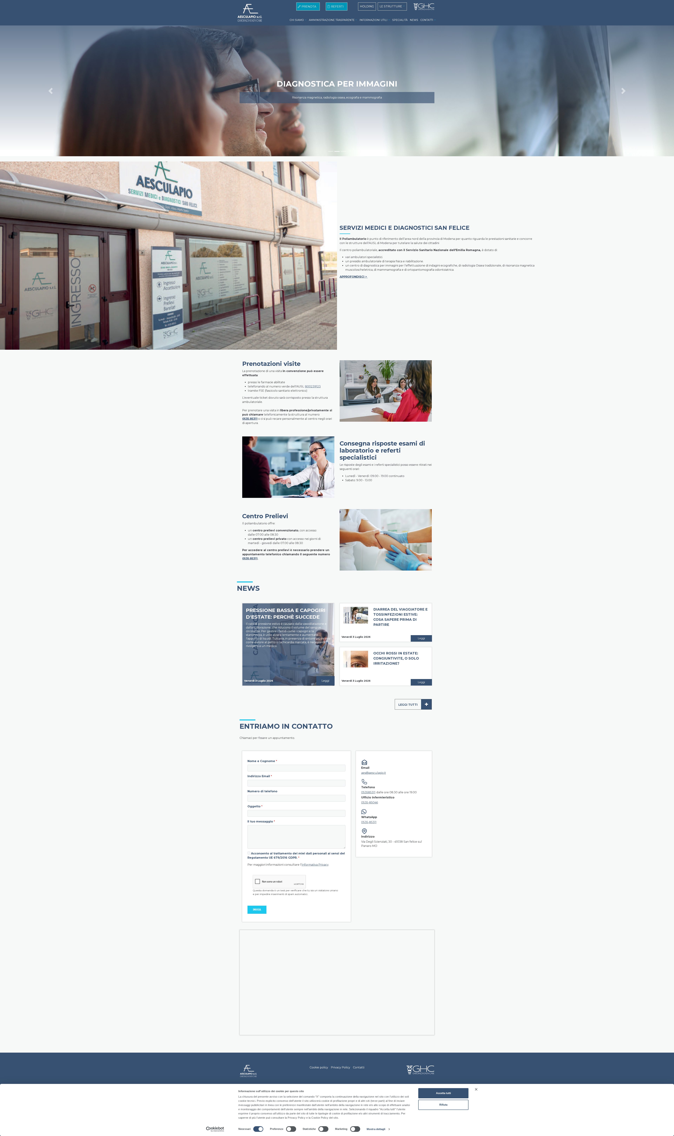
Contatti (358, 1067)
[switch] (291, 1129)
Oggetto (253, 806)
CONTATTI (426, 20)
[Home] (422, 6)
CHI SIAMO (297, 20)
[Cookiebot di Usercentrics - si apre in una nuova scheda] (215, 1129)
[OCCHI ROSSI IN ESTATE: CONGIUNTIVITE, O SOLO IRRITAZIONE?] (355, 666)
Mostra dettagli (376, 1129)
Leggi (325, 680)
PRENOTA (309, 6)
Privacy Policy (340, 1067)
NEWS (414, 20)
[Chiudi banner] (476, 1089)
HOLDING (367, 6)
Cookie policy (319, 1067)
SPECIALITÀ (400, 20)
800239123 (313, 386)
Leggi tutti (413, 704)
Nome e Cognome (261, 761)
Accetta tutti (443, 1093)
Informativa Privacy (315, 864)
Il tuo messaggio (260, 821)
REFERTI (337, 6)
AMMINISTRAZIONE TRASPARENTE (332, 20)
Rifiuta (443, 1104)
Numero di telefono (262, 791)
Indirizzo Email (258, 776)
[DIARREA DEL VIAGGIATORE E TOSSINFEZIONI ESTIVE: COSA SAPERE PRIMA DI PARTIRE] (355, 622)
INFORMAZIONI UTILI (373, 20)
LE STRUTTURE (391, 6)
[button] (50, 90)
